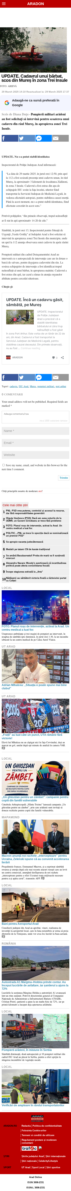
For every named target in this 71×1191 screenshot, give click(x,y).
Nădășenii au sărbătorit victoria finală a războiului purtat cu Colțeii (36, 579)
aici (40, 491)
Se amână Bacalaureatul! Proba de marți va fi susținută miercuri (35, 556)
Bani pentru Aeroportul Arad (20, 923)
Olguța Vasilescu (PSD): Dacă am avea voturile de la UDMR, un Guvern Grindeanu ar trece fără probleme (33, 519)
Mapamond (11, 817)
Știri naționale (29, 1161)
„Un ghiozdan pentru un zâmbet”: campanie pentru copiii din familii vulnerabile (35, 799)
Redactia (26, 1126)
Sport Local (38, 1167)
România (9, 943)
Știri (6, 1156)
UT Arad (9, 646)
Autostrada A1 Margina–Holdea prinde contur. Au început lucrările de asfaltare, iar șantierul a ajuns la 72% (35, 985)
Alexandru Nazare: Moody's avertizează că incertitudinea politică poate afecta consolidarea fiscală (36, 564)
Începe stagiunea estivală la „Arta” (24, 571)
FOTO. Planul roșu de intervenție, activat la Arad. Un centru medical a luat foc (34, 527)
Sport (7, 1167)
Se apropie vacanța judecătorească (24, 542)
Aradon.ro (10, 1126)
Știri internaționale (55, 1156)
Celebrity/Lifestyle (48, 1161)
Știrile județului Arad (33, 1156)
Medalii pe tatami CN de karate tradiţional (28, 549)
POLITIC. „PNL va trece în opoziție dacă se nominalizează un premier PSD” (37, 534)
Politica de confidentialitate (47, 1126)
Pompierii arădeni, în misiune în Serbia (27, 1049)
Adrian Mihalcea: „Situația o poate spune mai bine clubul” (34, 687)
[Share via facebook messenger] (44, 138)
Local (7, 587)
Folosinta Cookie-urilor (34, 1130)
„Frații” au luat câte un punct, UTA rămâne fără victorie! (32, 736)
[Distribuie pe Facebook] (10, 138)
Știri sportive (53, 1167)
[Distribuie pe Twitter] (27, 138)
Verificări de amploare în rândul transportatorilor (33, 1105)
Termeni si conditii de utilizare (38, 1135)
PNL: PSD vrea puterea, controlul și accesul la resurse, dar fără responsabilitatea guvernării (35, 512)
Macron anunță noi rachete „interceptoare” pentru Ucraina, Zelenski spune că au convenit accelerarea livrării (35, 859)
